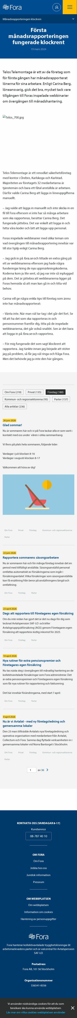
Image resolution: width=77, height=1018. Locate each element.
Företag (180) (56, 392)
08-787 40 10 (38, 836)
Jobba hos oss (38, 868)
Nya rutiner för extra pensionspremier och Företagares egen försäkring (32, 662)
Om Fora (8, 530)
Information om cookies (38, 912)
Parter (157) (61, 399)
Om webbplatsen (38, 905)
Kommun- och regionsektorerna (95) (26, 399)
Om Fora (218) (13, 392)
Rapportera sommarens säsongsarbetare (31, 557)
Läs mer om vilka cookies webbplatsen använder (35, 1012)
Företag (33, 530)
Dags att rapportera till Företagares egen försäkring (38, 613)
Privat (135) (34, 392)
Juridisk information (38, 875)
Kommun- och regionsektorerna (57, 530)
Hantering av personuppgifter (38, 919)
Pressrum (38, 882)
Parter (7, 537)
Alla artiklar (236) (15, 406)
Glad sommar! (12, 425)
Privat (20, 530)
